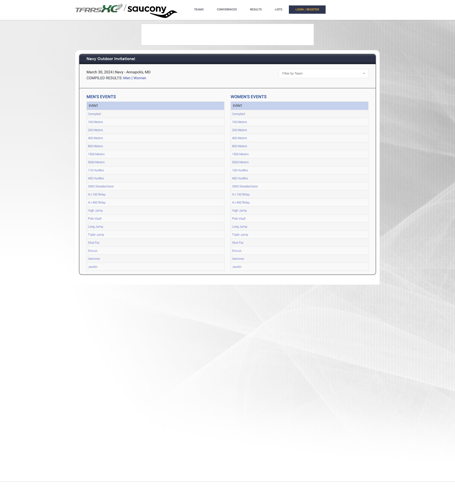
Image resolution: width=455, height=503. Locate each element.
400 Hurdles (96, 178)
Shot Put (93, 242)
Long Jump (95, 226)
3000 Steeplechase (101, 186)
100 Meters (95, 122)
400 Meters (95, 138)
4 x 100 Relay (96, 194)
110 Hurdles (96, 170)
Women (139, 78)
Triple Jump (96, 234)
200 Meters (95, 130)
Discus (92, 250)
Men (127, 78)
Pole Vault (94, 218)
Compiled (94, 114)
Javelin (92, 267)
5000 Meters (96, 162)
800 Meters (95, 146)
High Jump (95, 210)
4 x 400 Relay (96, 202)
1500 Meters (96, 154)
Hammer (94, 258)
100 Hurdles (240, 170)
